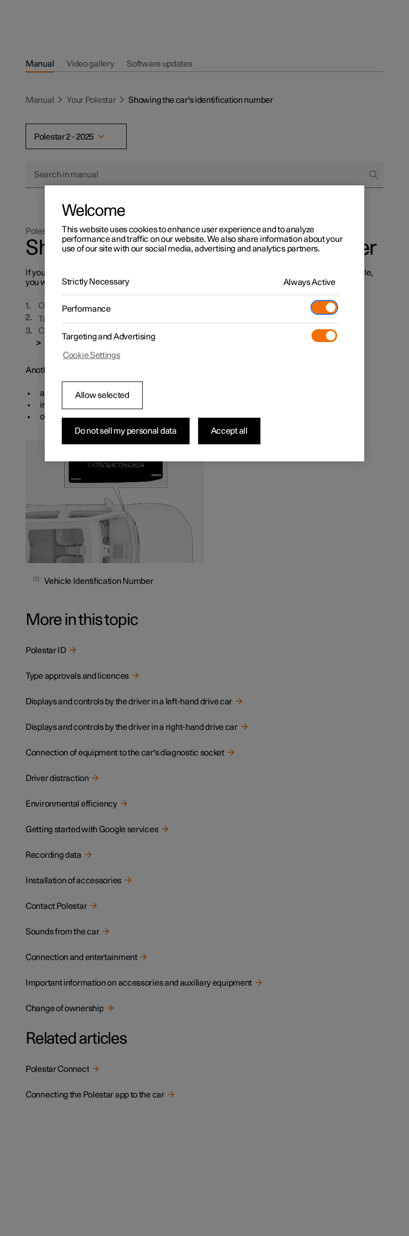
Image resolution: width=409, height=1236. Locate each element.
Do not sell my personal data (126, 431)
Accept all (229, 431)
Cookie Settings (91, 355)
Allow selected (102, 395)
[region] (204, 323)
